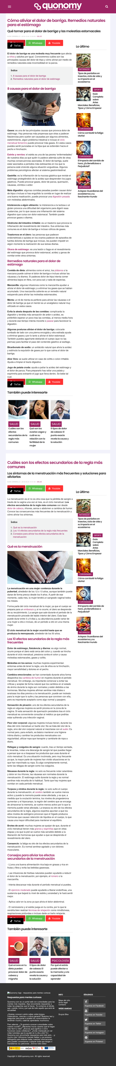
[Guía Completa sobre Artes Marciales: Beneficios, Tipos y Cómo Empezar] (83, 94)
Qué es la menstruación (25, 527)
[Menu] (9, 6)
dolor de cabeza (15, 508)
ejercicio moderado (21, 890)
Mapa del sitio (64, 1000)
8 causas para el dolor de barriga (29, 75)
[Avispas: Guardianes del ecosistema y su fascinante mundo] (83, 178)
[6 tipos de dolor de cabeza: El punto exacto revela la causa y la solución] (60, 409)
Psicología (60, 961)
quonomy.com (28, 1056)
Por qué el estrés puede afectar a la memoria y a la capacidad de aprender (60, 972)
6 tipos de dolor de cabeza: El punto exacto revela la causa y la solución (60, 435)
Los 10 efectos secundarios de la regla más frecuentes (40, 530)
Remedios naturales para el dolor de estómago (36, 78)
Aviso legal (63, 1002)
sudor (65, 729)
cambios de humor (31, 677)
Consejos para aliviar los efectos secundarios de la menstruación (38, 535)
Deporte (97, 90)
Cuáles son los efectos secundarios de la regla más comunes (17, 435)
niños (12, 56)
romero (55, 876)
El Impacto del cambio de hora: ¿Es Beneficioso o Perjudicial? (91, 163)
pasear (50, 320)
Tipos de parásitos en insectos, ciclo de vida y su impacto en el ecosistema (90, 77)
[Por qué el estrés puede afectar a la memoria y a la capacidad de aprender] (60, 946)
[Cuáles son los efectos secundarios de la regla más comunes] (18, 409)
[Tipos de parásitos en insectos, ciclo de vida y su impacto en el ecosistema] (83, 61)
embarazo (29, 609)
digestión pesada (61, 196)
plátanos (59, 270)
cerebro (39, 792)
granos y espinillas (44, 828)
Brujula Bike (63, 1014)
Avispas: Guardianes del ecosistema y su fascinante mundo (90, 193)
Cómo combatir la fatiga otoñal (90, 134)
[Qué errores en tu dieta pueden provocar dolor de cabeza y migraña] (18, 946)
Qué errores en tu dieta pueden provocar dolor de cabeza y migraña (17, 972)
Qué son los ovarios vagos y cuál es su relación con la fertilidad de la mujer (37, 437)
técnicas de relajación (39, 910)
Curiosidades (85, 129)
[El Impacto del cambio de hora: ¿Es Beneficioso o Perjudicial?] (83, 148)
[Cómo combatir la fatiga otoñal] (83, 120)
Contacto (62, 1004)
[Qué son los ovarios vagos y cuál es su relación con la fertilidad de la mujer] (39, 409)
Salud (39, 36)
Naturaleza (84, 69)
